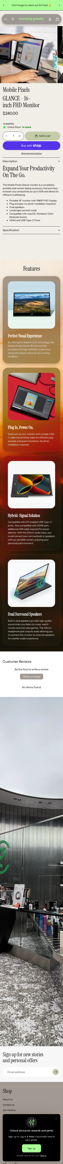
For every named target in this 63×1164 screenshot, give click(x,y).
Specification (11, 230)
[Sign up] (56, 1072)
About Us (8, 1099)
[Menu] (5, 19)
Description (10, 161)
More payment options (31, 153)
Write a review (31, 676)
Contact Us (8, 1104)
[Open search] (12, 19)
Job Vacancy (9, 1110)
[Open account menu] (50, 19)
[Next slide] (59, 5)
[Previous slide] (3, 5)
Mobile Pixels (16, 89)
